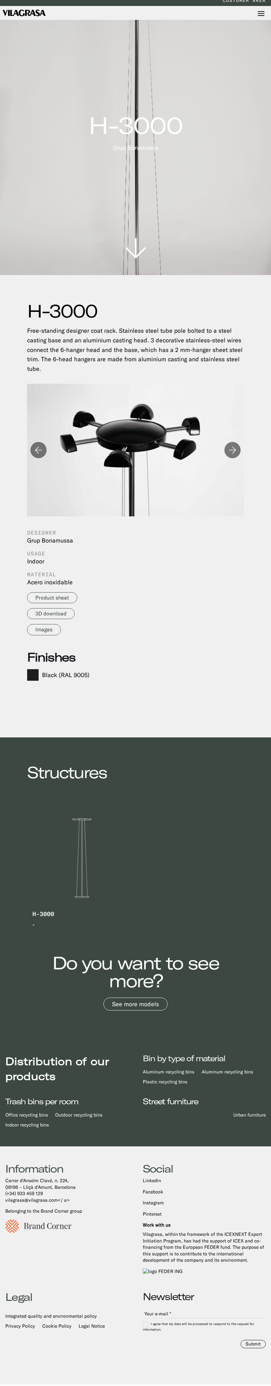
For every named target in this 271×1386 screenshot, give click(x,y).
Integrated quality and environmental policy (51, 1316)
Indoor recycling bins (27, 1125)
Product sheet (52, 598)
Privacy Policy (20, 1326)
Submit (253, 1344)
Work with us (157, 1225)
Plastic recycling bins (165, 1081)
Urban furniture (249, 1115)
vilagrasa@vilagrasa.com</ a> (37, 1200)
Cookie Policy (56, 1326)
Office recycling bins (26, 1115)
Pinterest (152, 1214)
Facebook (153, 1191)
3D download (50, 613)
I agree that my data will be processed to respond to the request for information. (198, 1327)
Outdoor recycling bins (78, 1115)
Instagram (153, 1202)
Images (44, 629)
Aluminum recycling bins (168, 1071)
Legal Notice (92, 1326)
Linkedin (152, 1180)
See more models (135, 1004)
